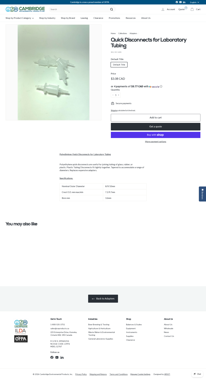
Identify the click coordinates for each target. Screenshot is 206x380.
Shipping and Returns (98, 374)
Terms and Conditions (119, 374)
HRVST (167, 374)
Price (113, 73)
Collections (122, 33)
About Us (146, 18)
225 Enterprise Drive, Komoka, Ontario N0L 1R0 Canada (63, 333)
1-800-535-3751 (57, 324)
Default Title (117, 59)
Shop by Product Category (19, 18)
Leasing (84, 18)
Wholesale (168, 328)
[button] (155, 86)
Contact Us (169, 336)
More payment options (155, 141)
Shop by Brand (68, 18)
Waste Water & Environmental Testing (101, 333)
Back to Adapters (105, 298)
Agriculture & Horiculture (99, 328)
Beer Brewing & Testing (98, 324)
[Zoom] (53, 72)
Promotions (114, 18)
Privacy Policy (81, 374)
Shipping (114, 110)
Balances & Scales (134, 324)
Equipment (131, 328)
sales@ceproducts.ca (59, 328)
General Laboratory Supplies (100, 339)
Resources (131, 18)
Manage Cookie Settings (140, 374)
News (166, 332)
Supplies (130, 336)
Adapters (133, 33)
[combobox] (82, 9)
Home (113, 33)
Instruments (131, 332)
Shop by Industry (47, 18)
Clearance (98, 18)
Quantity (115, 89)
